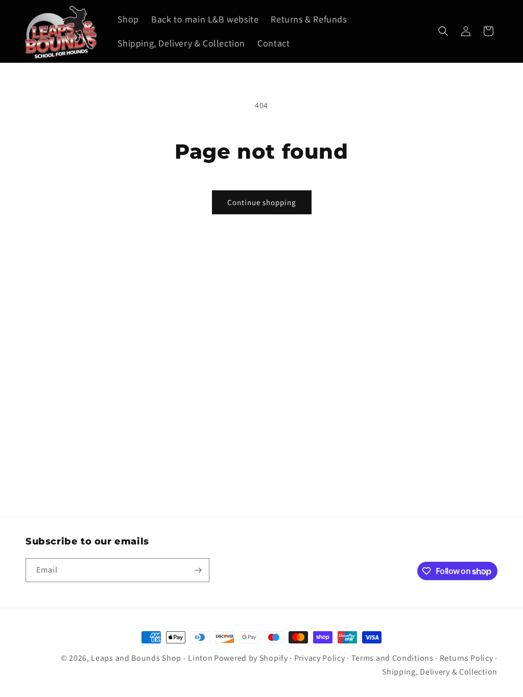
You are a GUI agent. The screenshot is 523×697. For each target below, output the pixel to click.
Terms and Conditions (392, 658)
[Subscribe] (197, 570)
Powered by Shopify (251, 658)
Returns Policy (466, 658)
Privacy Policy (319, 658)
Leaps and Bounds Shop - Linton (151, 658)
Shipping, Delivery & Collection (439, 671)
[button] (443, 31)
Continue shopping (261, 202)
